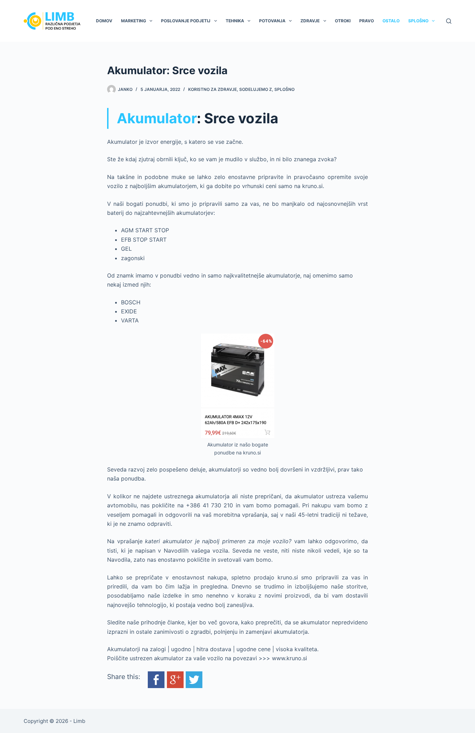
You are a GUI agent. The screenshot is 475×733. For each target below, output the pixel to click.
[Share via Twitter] (194, 679)
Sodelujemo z (255, 89)
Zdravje (310, 20)
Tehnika (235, 20)
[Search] (448, 21)
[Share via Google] (175, 679)
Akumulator (157, 118)
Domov (104, 20)
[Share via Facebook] (156, 679)
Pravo (366, 20)
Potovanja (272, 20)
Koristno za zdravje (212, 89)
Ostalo (391, 20)
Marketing (133, 20)
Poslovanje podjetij (185, 20)
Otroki (343, 20)
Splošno (418, 20)
